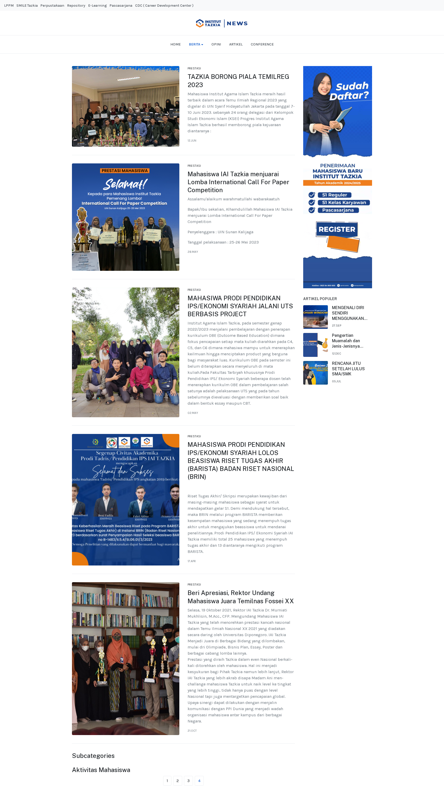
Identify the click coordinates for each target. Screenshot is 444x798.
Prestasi (194, 68)
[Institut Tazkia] (222, 22)
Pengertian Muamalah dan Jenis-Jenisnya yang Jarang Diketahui (346, 341)
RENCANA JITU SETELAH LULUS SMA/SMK (348, 369)
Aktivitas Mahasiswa (101, 769)
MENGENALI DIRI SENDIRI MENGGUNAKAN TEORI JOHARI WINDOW (348, 313)
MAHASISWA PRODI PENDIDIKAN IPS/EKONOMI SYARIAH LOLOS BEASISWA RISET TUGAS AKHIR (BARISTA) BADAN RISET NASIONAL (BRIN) (241, 460)
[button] (196, 44)
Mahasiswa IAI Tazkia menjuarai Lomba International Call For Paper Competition (238, 181)
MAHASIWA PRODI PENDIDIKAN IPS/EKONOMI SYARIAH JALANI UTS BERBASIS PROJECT (240, 306)
